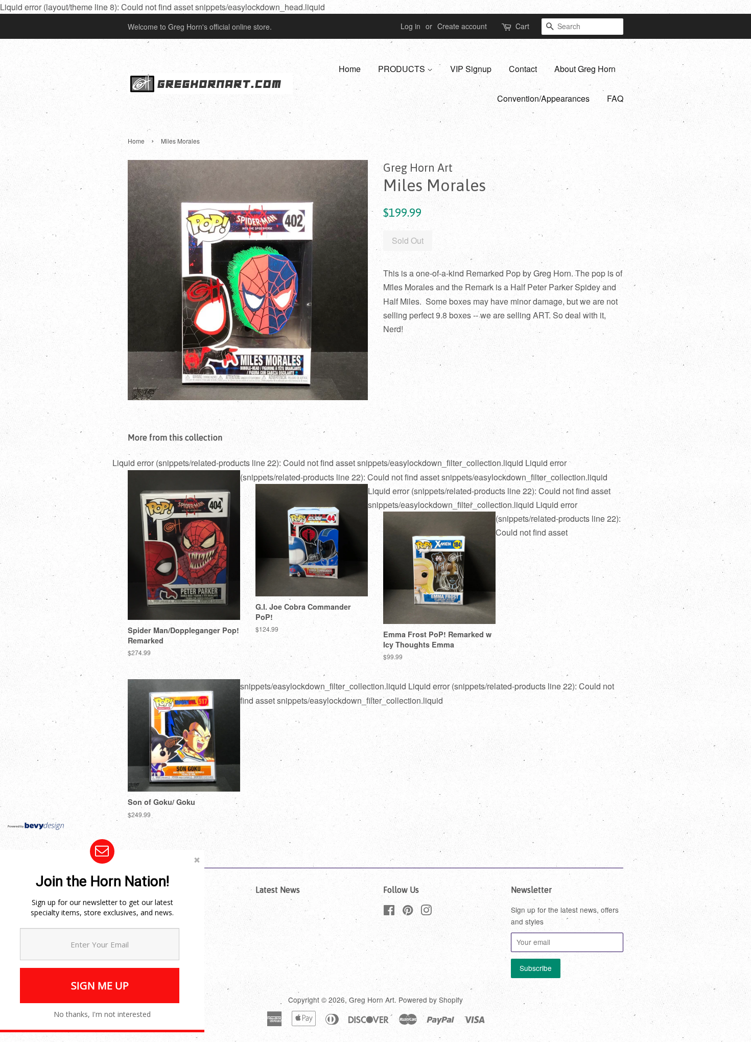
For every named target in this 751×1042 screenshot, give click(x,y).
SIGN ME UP (100, 985)
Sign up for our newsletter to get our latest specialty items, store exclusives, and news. (102, 907)
